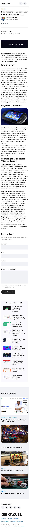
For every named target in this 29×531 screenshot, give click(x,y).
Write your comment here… (8, 269)
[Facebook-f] (2, 507)
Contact (3, 518)
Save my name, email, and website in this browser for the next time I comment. (14, 286)
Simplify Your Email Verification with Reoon (17, 362)
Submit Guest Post (13, 518)
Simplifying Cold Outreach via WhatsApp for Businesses (17, 309)
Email (3, 252)
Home (3, 31)
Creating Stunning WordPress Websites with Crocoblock (18, 355)
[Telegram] (19, 507)
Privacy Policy (5, 521)
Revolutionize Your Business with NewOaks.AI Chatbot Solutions (18, 332)
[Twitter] (6, 507)
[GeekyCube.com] (6, 3)
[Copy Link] (8, 23)
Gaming (8, 31)
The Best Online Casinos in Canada (12, 447)
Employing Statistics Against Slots (12, 470)
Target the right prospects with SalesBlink (17, 377)
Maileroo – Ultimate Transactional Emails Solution (18, 370)
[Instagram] (15, 507)
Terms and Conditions (16, 521)
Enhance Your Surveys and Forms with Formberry (18, 340)
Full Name (4, 244)
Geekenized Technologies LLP (15, 527)
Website (3, 261)
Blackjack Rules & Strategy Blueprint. (13, 493)
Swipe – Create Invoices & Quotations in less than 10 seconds (13, 420)
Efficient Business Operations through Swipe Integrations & (18, 317)
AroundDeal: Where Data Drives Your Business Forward (18, 324)
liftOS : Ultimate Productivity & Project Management (18, 348)
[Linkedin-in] (10, 507)
